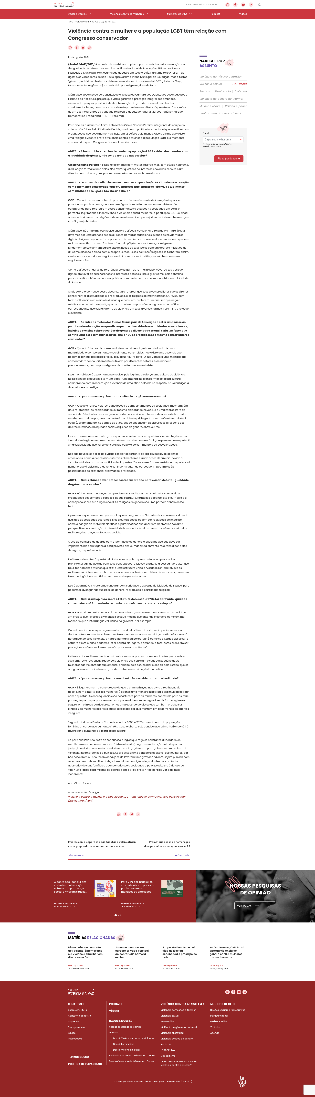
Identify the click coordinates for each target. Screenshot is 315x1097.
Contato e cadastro (79, 1015)
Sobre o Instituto (77, 1010)
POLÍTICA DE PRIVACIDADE (85, 1064)
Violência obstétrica (172, 1033)
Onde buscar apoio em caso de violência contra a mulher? (179, 1063)
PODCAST (115, 1004)
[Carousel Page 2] (119, 915)
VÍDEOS (114, 1011)
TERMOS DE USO (78, 1057)
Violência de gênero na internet (221, 98)
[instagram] (227, 4)
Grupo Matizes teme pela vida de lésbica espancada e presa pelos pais (179, 952)
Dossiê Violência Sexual (126, 1049)
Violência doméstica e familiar (221, 76)
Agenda (214, 1033)
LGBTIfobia (239, 84)
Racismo (205, 91)
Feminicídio (223, 91)
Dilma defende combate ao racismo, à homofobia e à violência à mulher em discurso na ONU (85, 952)
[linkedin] (251, 4)
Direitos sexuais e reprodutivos (221, 113)
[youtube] (243, 4)
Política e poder (236, 106)
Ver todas (244, 906)
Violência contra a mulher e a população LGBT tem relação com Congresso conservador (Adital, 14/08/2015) (127, 799)
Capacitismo (168, 1056)
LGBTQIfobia (168, 1050)
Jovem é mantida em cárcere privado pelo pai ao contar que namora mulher (132, 952)
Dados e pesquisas (65, 903)
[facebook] (235, 4)
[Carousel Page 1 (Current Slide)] (116, 915)
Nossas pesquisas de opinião (125, 1026)
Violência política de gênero (177, 1038)
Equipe (72, 1033)
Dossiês (113, 1032)
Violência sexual (211, 84)
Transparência (76, 1027)
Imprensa (73, 1021)
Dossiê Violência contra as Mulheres (133, 1038)
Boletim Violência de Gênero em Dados (131, 1061)
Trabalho (240, 91)
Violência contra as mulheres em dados (132, 1055)
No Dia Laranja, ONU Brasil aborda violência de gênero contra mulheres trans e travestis (227, 952)
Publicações (75, 1038)
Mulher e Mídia (210, 106)
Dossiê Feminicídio (123, 1044)
